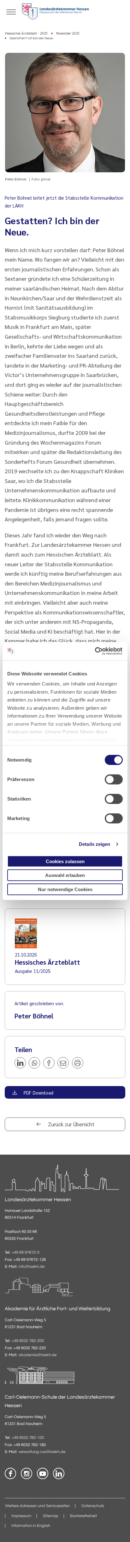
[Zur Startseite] (55, 12)
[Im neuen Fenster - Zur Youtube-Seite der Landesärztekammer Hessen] (43, 1473)
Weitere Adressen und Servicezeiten (37, 1506)
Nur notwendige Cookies (65, 889)
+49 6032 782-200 (28, 1341)
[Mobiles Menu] (11, 11)
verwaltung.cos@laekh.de (42, 1452)
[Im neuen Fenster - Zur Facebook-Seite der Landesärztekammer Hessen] (10, 1473)
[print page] (77, 1062)
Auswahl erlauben (65, 875)
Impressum (21, 1516)
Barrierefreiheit (83, 1516)
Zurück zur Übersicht (70, 1124)
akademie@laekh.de (37, 1355)
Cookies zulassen (65, 861)
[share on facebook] (49, 1062)
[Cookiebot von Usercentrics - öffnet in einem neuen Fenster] (95, 651)
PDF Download (37, 1092)
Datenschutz (92, 1506)
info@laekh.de (31, 1267)
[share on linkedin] (20, 1062)
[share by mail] (63, 1062)
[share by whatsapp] (34, 1062)
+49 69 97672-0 (25, 1253)
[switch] (114, 779)
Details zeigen (94, 844)
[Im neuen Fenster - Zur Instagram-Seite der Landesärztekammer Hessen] (26, 1473)
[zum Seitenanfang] (117, 1529)
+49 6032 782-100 (28, 1438)
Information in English (30, 1526)
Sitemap (50, 1516)
